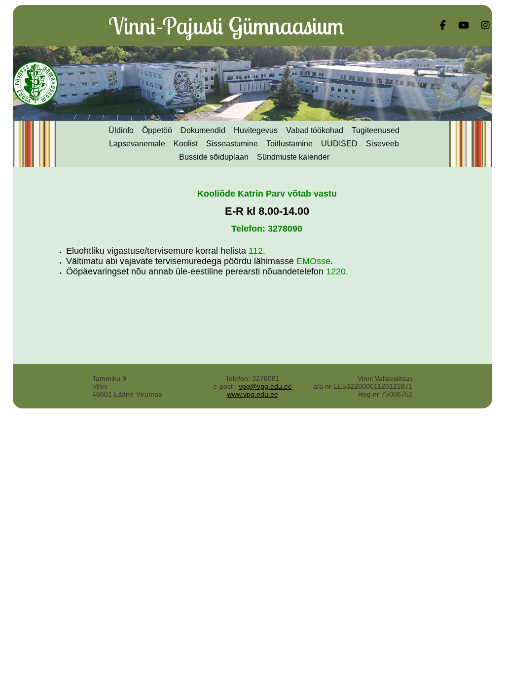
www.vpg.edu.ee (252, 394)
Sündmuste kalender (293, 157)
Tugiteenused (375, 130)
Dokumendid (202, 130)
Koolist (186, 143)
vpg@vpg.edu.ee (265, 386)
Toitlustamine (289, 143)
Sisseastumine (232, 143)
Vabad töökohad (314, 130)
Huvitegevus (256, 130)
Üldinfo (121, 130)
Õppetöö (157, 130)
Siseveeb (382, 143)
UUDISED (339, 143)
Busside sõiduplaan (214, 157)
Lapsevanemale (137, 143)
